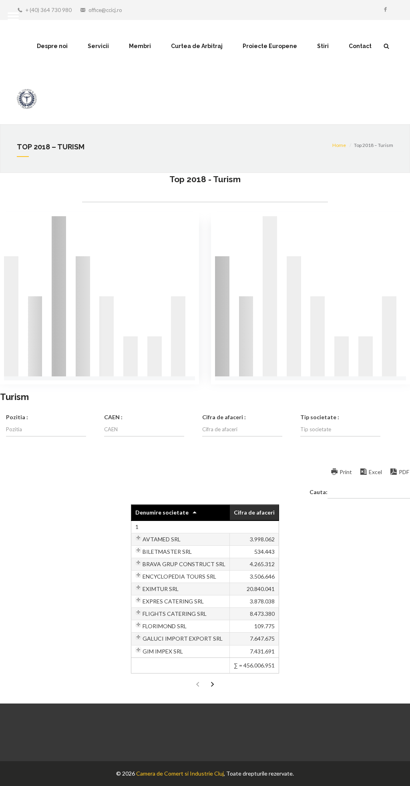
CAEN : (113, 417)
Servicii (98, 46)
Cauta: (319, 491)
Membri (140, 46)
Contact (360, 46)
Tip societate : (319, 417)
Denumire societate (162, 512)
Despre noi (52, 46)
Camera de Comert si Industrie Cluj (180, 773)
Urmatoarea (212, 684)
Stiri (323, 46)
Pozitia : (17, 417)
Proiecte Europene (270, 46)
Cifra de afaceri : (224, 417)
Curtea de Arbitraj (197, 46)
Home (339, 145)
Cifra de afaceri (254, 512)
